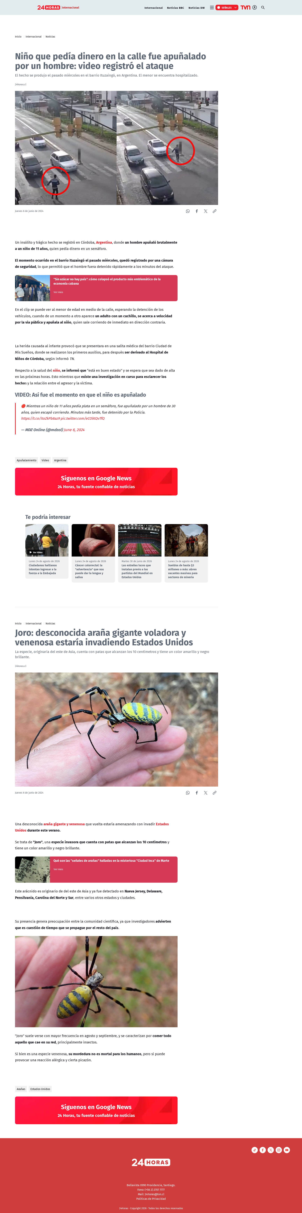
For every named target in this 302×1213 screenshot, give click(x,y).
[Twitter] (205, 211)
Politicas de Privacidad (151, 1199)
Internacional (154, 8)
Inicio (18, 36)
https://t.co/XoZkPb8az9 (40, 418)
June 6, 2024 (74, 430)
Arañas (21, 1089)
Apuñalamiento (26, 460)
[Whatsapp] (187, 211)
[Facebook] (196, 211)
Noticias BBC (175, 8)
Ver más (58, 292)
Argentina (60, 460)
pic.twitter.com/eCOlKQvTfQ (82, 418)
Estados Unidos (40, 1089)
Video (45, 460)
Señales (227, 7)
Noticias (50, 36)
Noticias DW (197, 8)
